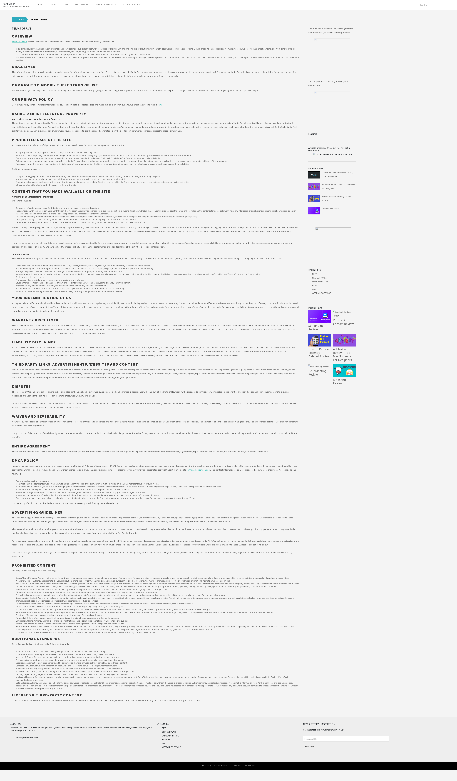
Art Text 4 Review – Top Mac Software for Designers (342, 354)
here (159, 104)
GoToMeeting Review (317, 372)
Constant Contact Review (343, 322)
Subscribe (309, 746)
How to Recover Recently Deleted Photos (319, 352)
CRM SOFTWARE (82, 5)
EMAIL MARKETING (131, 5)
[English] (433, 754)
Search (412, 5)
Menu (453, 5)
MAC (40, 5)
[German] (438, 754)
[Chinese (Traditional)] (431, 754)
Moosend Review (339, 381)
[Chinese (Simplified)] (429, 754)
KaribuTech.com (19, 41)
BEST (66, 5)
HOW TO (53, 5)
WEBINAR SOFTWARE (106, 5)
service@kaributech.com (27, 737)
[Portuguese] (443, 754)
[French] (436, 754)
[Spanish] (445, 754)
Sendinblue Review (316, 327)
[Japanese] (441, 754)
